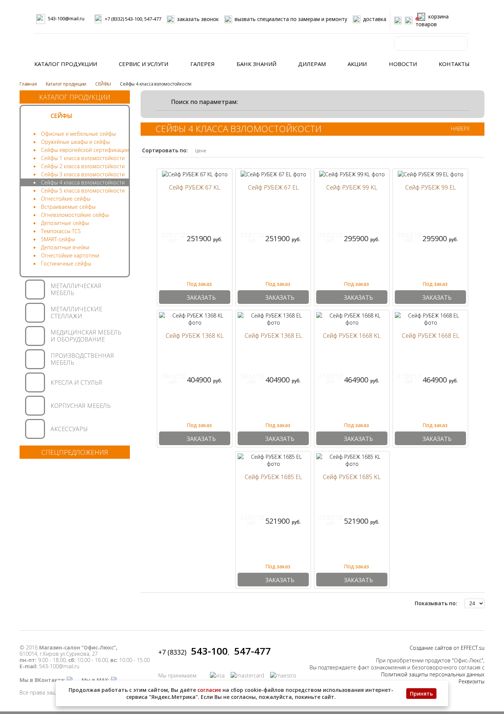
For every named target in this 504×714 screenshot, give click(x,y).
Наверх (460, 128)
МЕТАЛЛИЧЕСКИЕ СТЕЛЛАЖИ (76, 312)
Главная (28, 84)
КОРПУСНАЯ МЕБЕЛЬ (81, 406)
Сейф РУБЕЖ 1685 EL (273, 477)
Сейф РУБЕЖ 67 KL (194, 187)
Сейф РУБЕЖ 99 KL (351, 187)
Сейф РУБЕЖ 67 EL (273, 187)
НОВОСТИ (403, 63)
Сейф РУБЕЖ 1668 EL (430, 336)
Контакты (454, 63)
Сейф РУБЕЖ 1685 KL (352, 477)
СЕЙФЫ (103, 84)
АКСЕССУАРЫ (69, 429)
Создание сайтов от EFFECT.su (447, 647)
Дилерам (312, 63)
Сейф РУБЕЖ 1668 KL (352, 336)
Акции (357, 63)
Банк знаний (256, 63)
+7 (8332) (193, 652)
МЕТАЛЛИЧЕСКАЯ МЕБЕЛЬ (76, 289)
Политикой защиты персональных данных (432, 674)
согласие (209, 689)
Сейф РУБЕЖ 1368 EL (273, 336)
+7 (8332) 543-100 (123, 18)
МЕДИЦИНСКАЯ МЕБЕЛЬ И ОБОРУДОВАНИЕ (86, 335)
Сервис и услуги (143, 63)
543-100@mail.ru (66, 18)
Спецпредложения (74, 452)
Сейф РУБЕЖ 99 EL (430, 187)
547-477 (152, 18)
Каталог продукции (65, 63)
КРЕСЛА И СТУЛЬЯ (76, 382)
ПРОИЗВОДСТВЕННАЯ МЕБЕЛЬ (82, 359)
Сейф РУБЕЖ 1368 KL (195, 336)
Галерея (202, 63)
